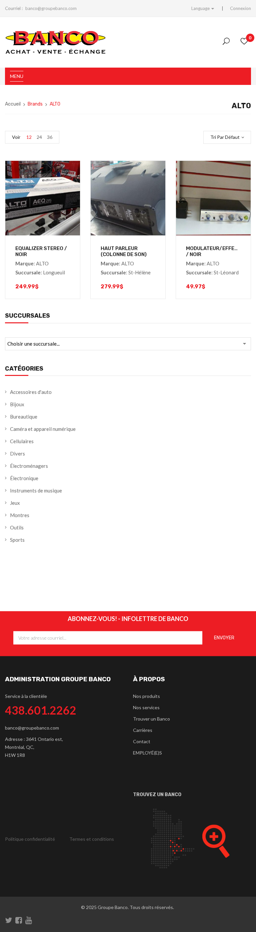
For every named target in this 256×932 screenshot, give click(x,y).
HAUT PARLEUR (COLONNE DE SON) (124, 251)
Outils (17, 527)
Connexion (240, 8)
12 (29, 137)
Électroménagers (29, 466)
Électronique (24, 478)
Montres (19, 515)
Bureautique (23, 417)
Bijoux (17, 404)
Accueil (13, 104)
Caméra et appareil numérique (43, 429)
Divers (17, 454)
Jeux (15, 503)
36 (49, 137)
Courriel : (14, 8)
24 (39, 137)
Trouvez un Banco (157, 794)
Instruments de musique (36, 490)
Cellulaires (22, 441)
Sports (17, 540)
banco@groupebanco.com (51, 8)
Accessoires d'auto (31, 392)
